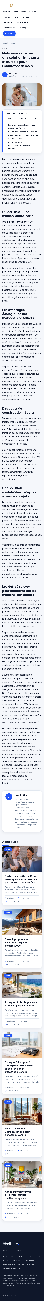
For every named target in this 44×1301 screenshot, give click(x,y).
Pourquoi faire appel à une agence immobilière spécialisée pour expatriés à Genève (19, 1067)
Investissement (10, 28)
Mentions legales (9, 1268)
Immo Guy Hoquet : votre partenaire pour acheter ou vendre (17, 1132)
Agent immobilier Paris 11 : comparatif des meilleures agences (18, 1195)
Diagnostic (8, 22)
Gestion (32, 11)
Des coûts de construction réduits (22, 132)
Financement (22, 22)
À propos (24, 28)
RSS (20, 1268)
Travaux (25, 17)
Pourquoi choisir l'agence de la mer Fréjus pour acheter (21, 1004)
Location (7, 17)
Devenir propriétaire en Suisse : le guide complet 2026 (16, 942)
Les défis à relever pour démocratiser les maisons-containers (19, 145)
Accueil (6, 11)
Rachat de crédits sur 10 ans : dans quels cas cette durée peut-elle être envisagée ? (21, 879)
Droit (16, 17)
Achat (15, 11)
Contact (9, 33)
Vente (23, 11)
